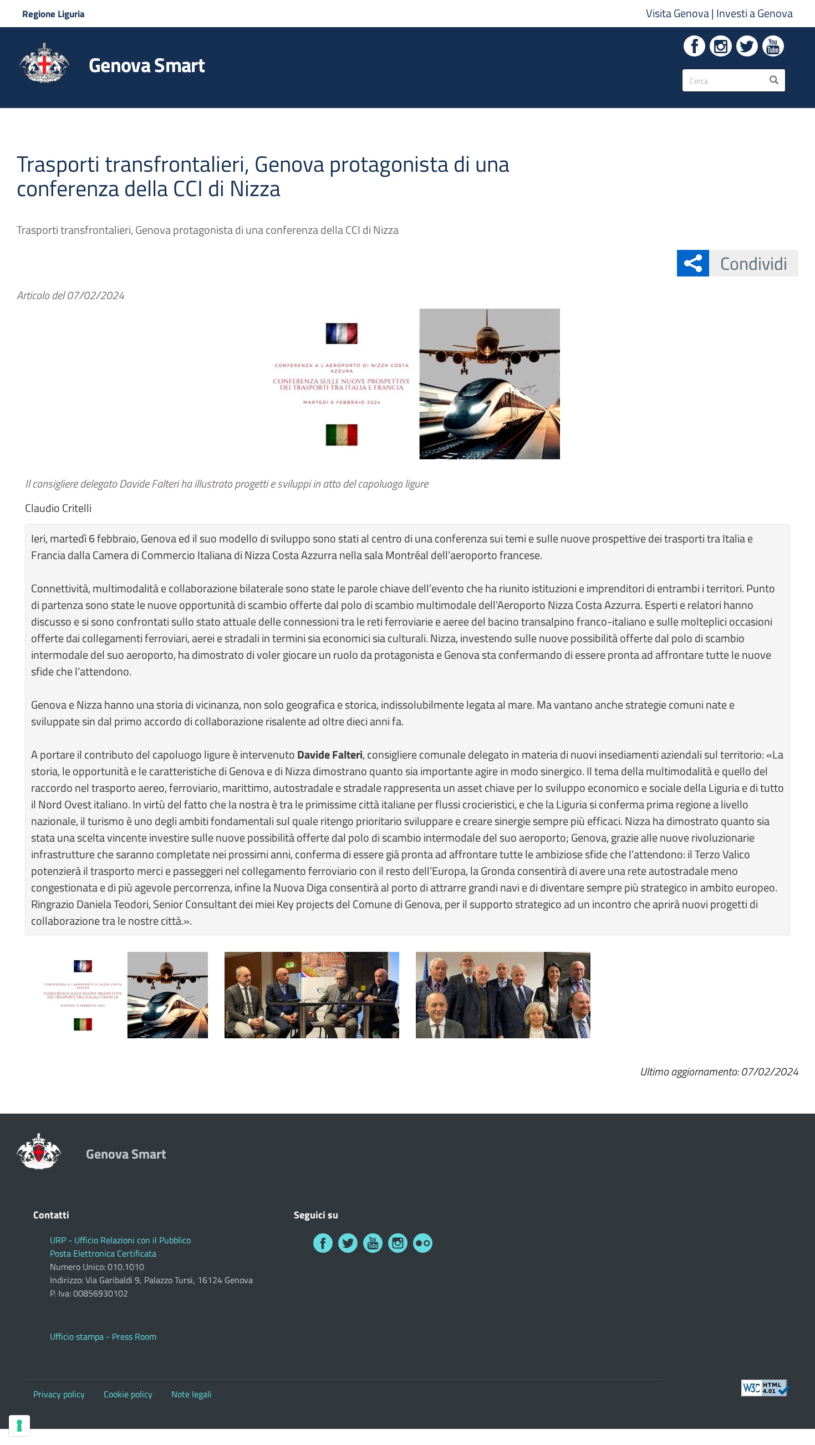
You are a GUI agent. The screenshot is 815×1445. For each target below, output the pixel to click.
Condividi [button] (753, 263)
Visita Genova (678, 13)
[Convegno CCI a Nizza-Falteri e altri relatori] (312, 995)
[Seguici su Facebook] (694, 46)
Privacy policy (59, 1394)
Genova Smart (147, 65)
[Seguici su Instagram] (720, 46)
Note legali (191, 1394)
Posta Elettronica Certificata (103, 1253)
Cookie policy (128, 1394)
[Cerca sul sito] (774, 80)
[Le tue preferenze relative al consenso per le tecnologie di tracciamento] (19, 1425)
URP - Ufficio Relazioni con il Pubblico (120, 1240)
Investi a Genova (754, 13)
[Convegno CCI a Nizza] (120, 995)
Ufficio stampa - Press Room (103, 1336)
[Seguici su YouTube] (773, 46)
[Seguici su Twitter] (747, 46)
